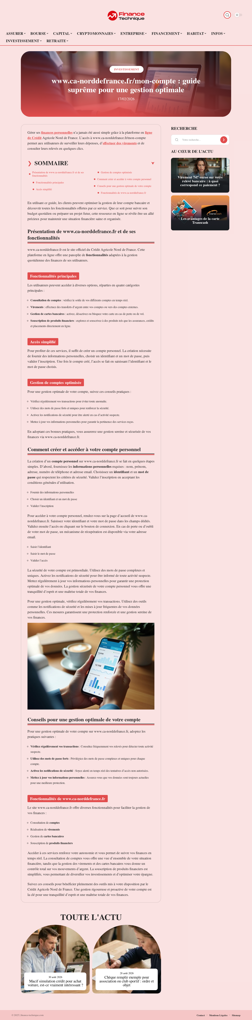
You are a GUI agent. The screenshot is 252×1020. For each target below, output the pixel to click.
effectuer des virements (120, 143)
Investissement (126, 69)
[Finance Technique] (126, 15)
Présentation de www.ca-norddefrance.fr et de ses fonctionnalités (58, 174)
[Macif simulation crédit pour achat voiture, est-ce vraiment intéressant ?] (55, 959)
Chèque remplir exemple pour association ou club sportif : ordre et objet (126, 981)
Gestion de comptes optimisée (116, 172)
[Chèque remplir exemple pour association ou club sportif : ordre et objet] (126, 959)
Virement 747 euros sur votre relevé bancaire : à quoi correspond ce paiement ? (200, 181)
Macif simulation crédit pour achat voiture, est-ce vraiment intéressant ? (55, 982)
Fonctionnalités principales (50, 182)
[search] (227, 15)
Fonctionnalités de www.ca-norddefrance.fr (123, 192)
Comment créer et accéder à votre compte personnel (124, 179)
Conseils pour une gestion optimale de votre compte (124, 186)
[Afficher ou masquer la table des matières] (111, 163)
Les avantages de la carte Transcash (200, 220)
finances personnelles (57, 132)
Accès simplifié (44, 189)
